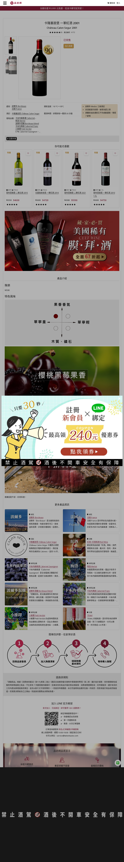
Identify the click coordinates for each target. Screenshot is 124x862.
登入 (118, 3)
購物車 (112, 3)
